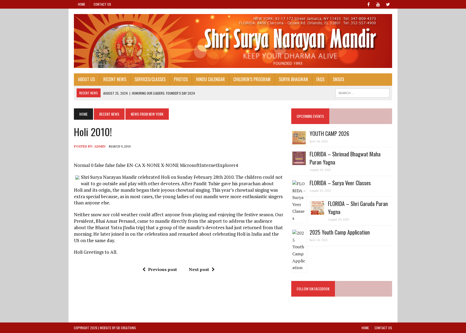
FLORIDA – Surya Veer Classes (340, 183)
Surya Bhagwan (293, 79)
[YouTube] (378, 4)
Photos (181, 79)
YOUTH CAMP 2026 (329, 133)
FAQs (320, 79)
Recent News (114, 79)
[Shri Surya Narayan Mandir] (233, 41)
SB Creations (126, 327)
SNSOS (338, 79)
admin (99, 146)
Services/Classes (150, 79)
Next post (199, 269)
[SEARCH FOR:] (362, 92)
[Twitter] (387, 4)
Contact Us (102, 4)
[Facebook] (368, 4)
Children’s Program (251, 79)
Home (81, 4)
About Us (86, 79)
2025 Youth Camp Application (340, 232)
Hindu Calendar (210, 79)
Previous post (162, 269)
